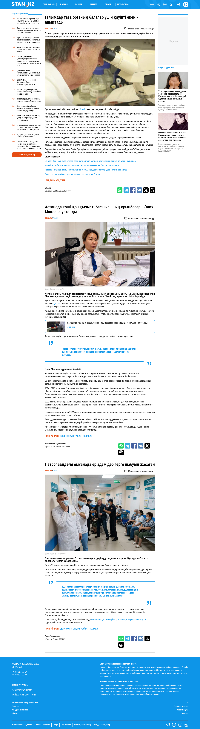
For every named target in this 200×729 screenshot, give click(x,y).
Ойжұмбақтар (182, 710)
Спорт (108, 4)
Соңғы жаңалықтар (26, 154)
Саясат (78, 4)
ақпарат (56, 303)
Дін (187, 703)
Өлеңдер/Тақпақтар (20, 710)
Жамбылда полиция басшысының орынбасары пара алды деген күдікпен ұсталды (107, 323)
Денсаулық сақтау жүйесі (74, 629)
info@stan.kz (17, 667)
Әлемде (93, 4)
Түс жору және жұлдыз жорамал (25, 703)
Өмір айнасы (49, 4)
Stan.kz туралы (20, 685)
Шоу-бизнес (123, 4)
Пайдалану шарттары (24, 694)
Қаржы (63, 4)
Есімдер (15, 713)
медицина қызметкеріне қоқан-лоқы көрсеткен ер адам (118, 619)
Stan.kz (83, 109)
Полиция (87, 436)
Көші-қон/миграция (70, 436)
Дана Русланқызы (52, 636)
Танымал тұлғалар (181, 706)
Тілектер (15, 706)
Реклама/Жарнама (22, 690)
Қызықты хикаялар (82, 725)
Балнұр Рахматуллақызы (55, 444)
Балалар (185, 713)
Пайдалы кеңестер (55, 180)
